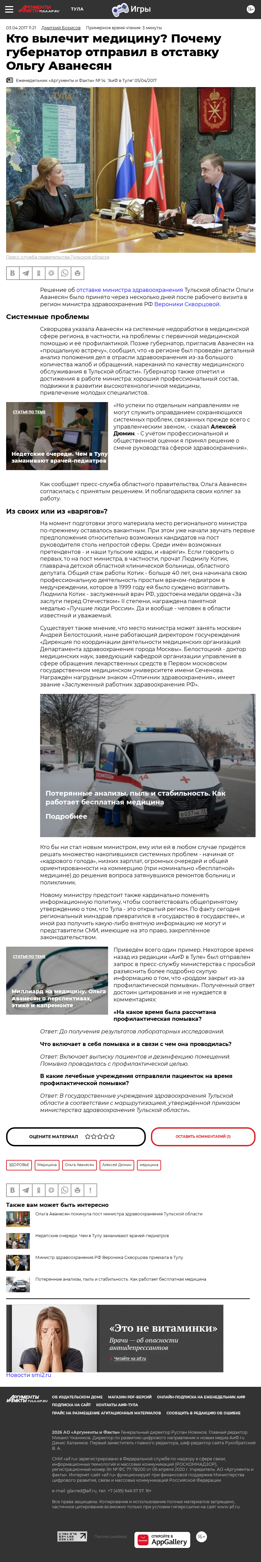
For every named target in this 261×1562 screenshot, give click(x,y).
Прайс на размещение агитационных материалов (106, 1413)
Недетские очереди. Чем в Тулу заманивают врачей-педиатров (102, 1235)
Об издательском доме (77, 1397)
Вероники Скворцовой (187, 304)
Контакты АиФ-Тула (117, 1405)
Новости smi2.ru (28, 1375)
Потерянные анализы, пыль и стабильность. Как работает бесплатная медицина (136, 797)
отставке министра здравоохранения (129, 290)
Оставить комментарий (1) (203, 1136)
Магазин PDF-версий (130, 1397)
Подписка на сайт (71, 1405)
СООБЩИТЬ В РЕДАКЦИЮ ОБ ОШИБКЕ (204, 1413)
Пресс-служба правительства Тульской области (57, 257)
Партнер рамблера (110, 1536)
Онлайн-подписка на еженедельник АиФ (201, 1397)
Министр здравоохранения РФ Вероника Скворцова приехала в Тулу (109, 1257)
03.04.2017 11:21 (21, 27)
